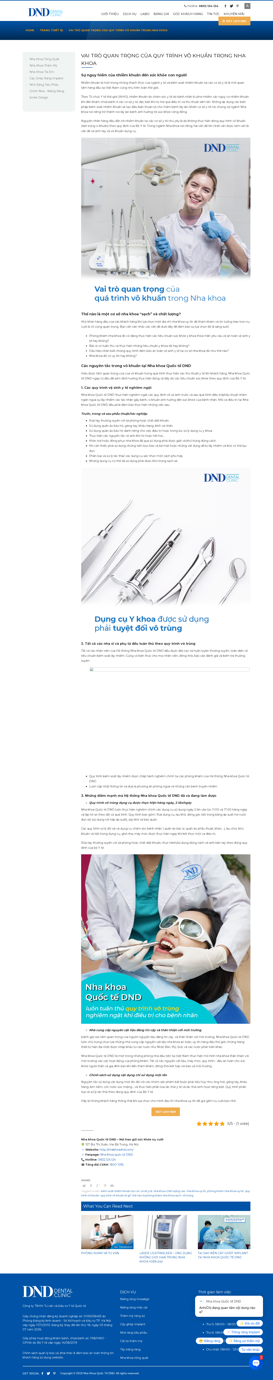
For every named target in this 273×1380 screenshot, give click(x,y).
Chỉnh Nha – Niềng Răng (47, 91)
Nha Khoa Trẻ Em (42, 72)
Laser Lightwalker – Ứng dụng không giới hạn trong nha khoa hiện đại (165, 1257)
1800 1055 (117, 1164)
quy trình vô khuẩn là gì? (116, 1195)
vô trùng (187, 1195)
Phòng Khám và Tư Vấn (100, 1253)
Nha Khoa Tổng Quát (44, 59)
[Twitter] (231, 6)
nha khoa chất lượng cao (169, 1191)
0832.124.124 (208, 6)
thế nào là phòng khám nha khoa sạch (156, 1195)
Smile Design (39, 97)
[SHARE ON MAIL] (112, 1186)
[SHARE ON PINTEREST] (105, 1186)
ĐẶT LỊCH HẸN (166, 1111)
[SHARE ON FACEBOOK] (91, 1186)
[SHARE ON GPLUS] (98, 1186)
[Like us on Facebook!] (42, 1373)
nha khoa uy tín (196, 1191)
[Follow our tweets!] (48, 1373)
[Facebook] (225, 6)
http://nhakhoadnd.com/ (117, 1149)
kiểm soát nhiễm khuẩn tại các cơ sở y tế (126, 1191)
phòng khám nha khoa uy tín (225, 1191)
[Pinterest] (237, 6)
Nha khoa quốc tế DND (116, 1154)
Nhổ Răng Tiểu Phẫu (44, 85)
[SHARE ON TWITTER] (84, 1186)
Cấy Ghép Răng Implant (46, 78)
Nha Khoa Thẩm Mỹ (43, 65)
